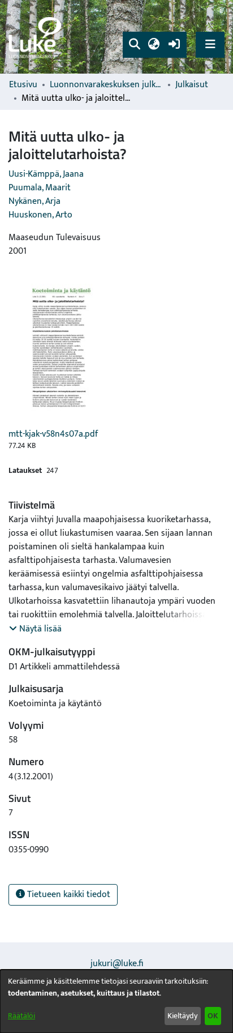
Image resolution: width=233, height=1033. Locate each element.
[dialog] (116, 1001)
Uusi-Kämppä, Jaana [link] (46, 174)
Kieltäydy (182, 1015)
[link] (36, 37)
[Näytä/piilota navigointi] (210, 44)
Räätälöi (21, 1016)
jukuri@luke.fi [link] (116, 963)
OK (213, 1015)
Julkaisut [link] (191, 85)
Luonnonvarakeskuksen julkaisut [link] (106, 85)
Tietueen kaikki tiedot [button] (67, 894)
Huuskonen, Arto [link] (40, 215)
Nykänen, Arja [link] (34, 201)
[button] (134, 45)
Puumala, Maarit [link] (39, 187)
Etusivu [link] (23, 85)
